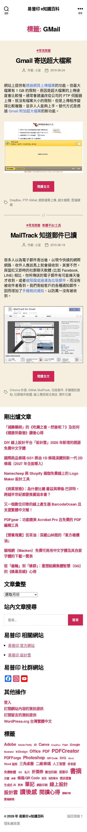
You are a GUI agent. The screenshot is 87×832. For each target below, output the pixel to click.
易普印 (63, 772)
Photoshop (34, 757)
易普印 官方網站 (21, 645)
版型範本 (53, 778)
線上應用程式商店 (45, 394)
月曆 (6, 778)
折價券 (37, 771)
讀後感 (28, 792)
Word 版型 (10, 764)
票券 (20, 785)
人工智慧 (59, 763)
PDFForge (12, 757)
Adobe (10, 744)
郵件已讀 (65, 394)
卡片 (20, 772)
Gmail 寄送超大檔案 (43, 60)
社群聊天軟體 (23, 394)
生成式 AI (10, 785)
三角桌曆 (26, 763)
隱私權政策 (12, 823)
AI (35, 745)
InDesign (22, 751)
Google (75, 744)
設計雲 (11, 792)
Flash (65, 745)
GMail (33, 200)
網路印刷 (42, 785)
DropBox (15, 200)
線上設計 (59, 784)
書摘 (76, 770)
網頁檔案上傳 (47, 200)
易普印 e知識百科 (43, 8)
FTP (25, 200)
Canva (44, 744)
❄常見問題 (43, 50)
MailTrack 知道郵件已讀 (44, 235)
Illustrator (9, 751)
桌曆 (13, 778)
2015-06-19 (57, 245)
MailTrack (43, 390)
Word (71, 758)
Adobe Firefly (25, 745)
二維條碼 (43, 763)
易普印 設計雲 (19, 655)
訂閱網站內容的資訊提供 (24, 708)
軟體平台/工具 (51, 225)
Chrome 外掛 (18, 390)
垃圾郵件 (58, 390)
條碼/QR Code (28, 777)
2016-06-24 (57, 70)
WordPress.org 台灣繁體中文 (28, 721)
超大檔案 (64, 200)
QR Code (52, 758)
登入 (7, 702)
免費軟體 (10, 772)
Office (35, 751)
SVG (63, 758)
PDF (46, 751)
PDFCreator (65, 750)
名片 (27, 772)
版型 (44, 778)
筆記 (29, 783)
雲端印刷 (66, 793)
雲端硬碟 (9, 799)
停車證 (72, 764)
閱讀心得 (49, 792)
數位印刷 (51, 772)
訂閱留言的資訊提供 (20, 715)
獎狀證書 (65, 778)
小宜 (38, 70)
